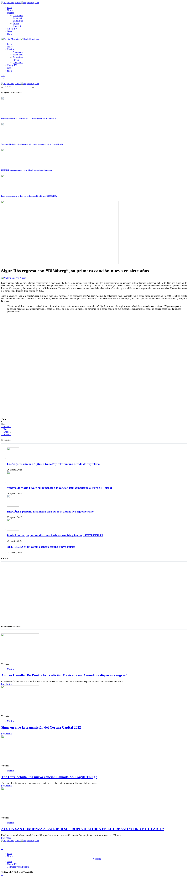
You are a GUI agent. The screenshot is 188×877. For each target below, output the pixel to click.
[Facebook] (2, 843)
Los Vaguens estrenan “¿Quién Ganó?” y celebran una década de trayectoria (28, 118)
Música (10, 12)
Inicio (9, 7)
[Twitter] (2, 846)
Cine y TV (12, 28)
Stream (16, 23)
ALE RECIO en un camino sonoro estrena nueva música (41, 546)
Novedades (18, 15)
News (9, 10)
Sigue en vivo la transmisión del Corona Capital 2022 (41, 727)
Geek (9, 31)
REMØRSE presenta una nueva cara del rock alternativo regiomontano (26, 170)
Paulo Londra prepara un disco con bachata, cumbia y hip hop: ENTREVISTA (29, 196)
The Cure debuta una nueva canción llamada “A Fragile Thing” (49, 777)
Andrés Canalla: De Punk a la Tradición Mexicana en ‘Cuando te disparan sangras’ (64, 675)
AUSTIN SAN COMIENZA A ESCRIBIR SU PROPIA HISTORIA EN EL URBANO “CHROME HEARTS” (82, 829)
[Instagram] (2, 848)
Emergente (18, 18)
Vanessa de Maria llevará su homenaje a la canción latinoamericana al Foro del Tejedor (32, 144)
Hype (9, 34)
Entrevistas (18, 20)
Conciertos (18, 26)
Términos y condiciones (18, 867)
